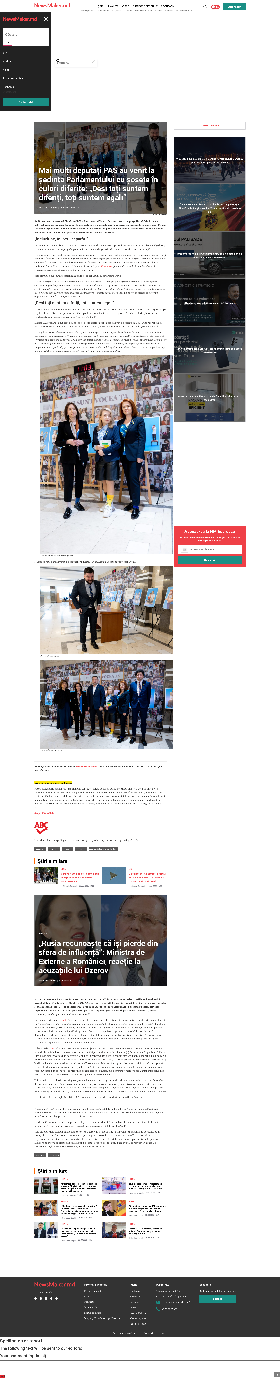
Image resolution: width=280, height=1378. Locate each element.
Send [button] (2, 1376)
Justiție (128, 10)
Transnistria (103, 10)
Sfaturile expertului (164, 10)
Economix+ (168, 6)
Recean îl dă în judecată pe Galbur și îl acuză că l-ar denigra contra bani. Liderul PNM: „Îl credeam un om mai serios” (79, 1232)
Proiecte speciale (145, 6)
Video (125, 6)
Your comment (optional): (23, 1356)
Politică (43, 933)
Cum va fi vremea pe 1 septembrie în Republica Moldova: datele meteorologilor (80, 877)
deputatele (40, 849)
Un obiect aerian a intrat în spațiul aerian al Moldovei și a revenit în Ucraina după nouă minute (147, 877)
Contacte (89, 1301)
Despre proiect (92, 1290)
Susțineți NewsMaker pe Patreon (102, 1318)
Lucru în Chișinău (209, 125)
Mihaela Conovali (70, 886)
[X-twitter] (41, 1298)
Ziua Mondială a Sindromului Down (103, 849)
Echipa (87, 1296)
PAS (67, 849)
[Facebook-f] (35, 1298)
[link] (107, 266)
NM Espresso (87, 10)
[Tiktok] (51, 1298)
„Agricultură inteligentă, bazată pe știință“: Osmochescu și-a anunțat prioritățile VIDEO (145, 1231)
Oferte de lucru (92, 1307)
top (81, 849)
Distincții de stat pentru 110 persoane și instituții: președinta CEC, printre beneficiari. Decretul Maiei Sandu (148, 1208)
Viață (41, 160)
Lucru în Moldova (143, 10)
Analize (113, 6)
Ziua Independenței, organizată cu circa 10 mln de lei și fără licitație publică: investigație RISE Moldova (145, 1186)
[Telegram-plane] (56, 1298)
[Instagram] (46, 1298)
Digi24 (52, 1048)
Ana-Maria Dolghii (48, 207)
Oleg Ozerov (54, 1155)
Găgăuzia (116, 10)
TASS (64, 1019)
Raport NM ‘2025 (184, 10)
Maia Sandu (54, 849)
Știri (101, 6)
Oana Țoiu (40, 1155)
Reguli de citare (92, 1312)
